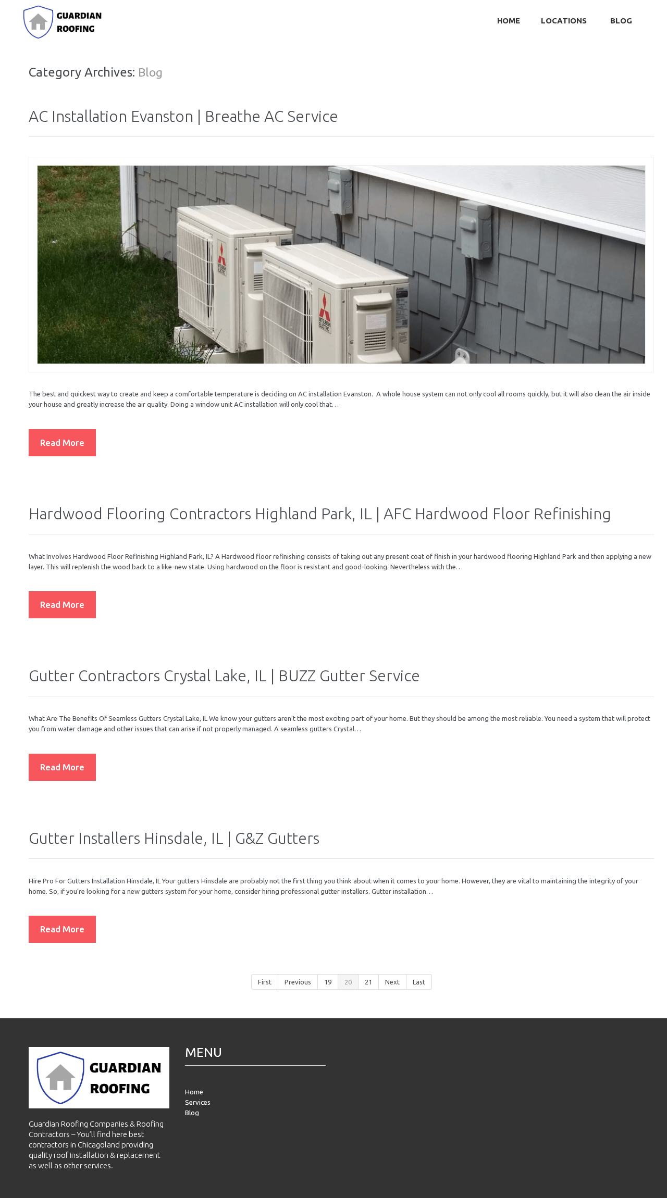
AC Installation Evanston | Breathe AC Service (183, 116)
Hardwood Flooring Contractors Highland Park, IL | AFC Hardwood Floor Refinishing (320, 513)
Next (392, 981)
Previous (298, 981)
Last (419, 981)
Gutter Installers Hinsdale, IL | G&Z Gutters (174, 838)
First (264, 981)
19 (327, 981)
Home (508, 20)
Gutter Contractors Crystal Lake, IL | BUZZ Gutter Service (224, 675)
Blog (621, 20)
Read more (62, 442)
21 (368, 981)
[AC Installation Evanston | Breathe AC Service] (341, 264)
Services (198, 1102)
